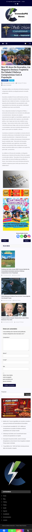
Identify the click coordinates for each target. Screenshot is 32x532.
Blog (4, 499)
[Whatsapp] (21, 236)
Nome (5, 353)
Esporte (5, 511)
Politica (11, 80)
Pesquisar (3, 391)
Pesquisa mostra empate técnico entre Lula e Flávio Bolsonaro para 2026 (15, 318)
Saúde (4, 508)
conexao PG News (22, 83)
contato (5, 520)
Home (4, 496)
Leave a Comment (7, 85)
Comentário (6, 337)
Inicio (23, 1)
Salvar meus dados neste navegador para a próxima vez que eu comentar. (8, 378)
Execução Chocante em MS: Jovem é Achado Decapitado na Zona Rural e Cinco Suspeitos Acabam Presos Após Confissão (16, 441)
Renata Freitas (17, 275)
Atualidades (4, 80)
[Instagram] (29, 236)
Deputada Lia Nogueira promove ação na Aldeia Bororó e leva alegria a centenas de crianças (28, 240)
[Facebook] (18, 236)
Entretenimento (7, 517)
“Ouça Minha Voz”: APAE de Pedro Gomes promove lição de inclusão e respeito (16, 447)
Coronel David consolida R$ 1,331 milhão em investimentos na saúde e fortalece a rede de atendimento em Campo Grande (14, 428)
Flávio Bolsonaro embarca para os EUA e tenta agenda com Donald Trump (15, 297)
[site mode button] (26, 43)
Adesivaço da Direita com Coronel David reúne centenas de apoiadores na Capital (14, 434)
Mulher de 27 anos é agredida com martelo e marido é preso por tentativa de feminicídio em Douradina (16, 422)
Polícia (4, 505)
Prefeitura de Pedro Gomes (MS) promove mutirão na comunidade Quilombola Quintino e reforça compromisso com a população (15, 271)
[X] (25, 236)
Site (4, 366)
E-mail (5, 360)
